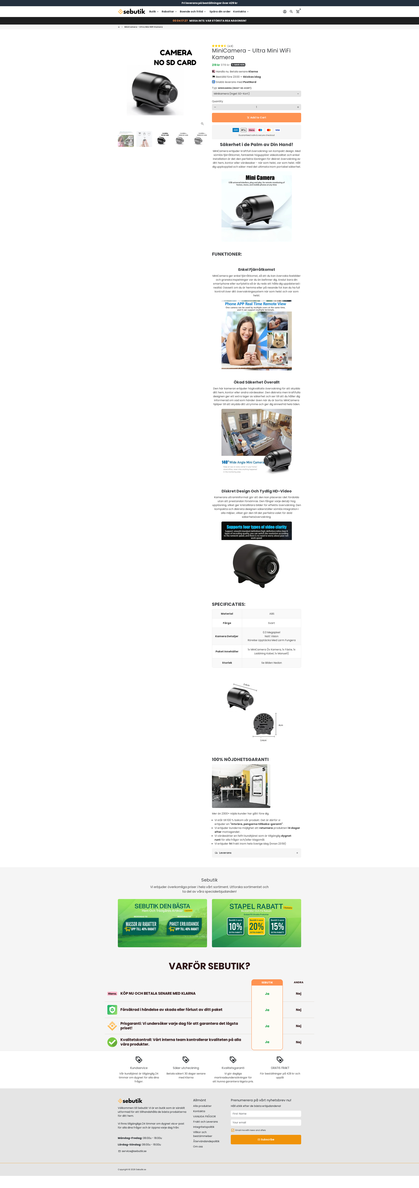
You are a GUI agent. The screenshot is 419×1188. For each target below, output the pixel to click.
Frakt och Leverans (205, 1122)
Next (203, 84)
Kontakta (241, 11)
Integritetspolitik (203, 1127)
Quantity (217, 101)
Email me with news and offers (250, 1130)
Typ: (231, 88)
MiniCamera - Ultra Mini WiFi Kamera (143, 27)
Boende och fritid (193, 11)
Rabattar (169, 11)
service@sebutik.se (132, 1151)
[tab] (256, 853)
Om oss (198, 1146)
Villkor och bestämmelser (202, 1134)
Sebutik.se (141, 1169)
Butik (154, 11)
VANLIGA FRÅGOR (204, 1116)
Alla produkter (202, 1106)
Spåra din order (220, 11)
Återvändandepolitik (206, 1141)
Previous (122, 84)
